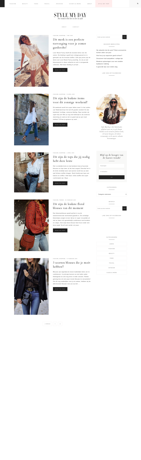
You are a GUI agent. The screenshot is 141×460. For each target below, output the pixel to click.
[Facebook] (110, 145)
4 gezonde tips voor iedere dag (107, 67)
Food (112, 258)
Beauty (112, 253)
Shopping (62, 35)
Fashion (55, 35)
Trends (61, 200)
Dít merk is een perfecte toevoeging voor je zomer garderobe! (69, 43)
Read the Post (60, 70)
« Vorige (47, 323)
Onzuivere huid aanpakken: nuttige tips (109, 58)
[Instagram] (111, 145)
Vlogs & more (112, 272)
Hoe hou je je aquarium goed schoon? (109, 55)
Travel (111, 263)
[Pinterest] (113, 145)
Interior (111, 267)
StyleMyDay (70, 16)
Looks (111, 244)
